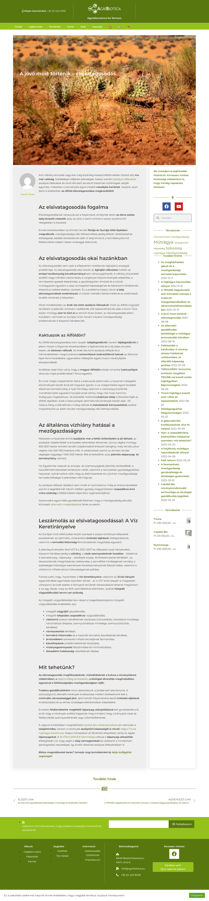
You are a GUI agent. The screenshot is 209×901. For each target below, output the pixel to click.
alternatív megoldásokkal (66, 504)
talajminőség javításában (73, 678)
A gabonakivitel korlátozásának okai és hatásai (175, 424)
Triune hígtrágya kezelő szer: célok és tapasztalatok (175, 397)
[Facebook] (166, 206)
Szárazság (174, 248)
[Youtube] (179, 206)
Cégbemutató (35, 26)
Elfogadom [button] (197, 895)
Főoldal (18, 26)
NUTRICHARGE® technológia (78, 736)
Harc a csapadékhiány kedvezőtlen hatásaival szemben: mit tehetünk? (176, 436)
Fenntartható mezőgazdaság (171, 236)
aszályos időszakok (124, 179)
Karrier (70, 26)
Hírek (83, 26)
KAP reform (168, 460)
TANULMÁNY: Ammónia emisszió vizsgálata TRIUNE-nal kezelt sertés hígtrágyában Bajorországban (176, 377)
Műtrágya (164, 242)
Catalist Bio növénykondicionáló (102, 725)
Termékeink (55, 26)
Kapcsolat (97, 26)
